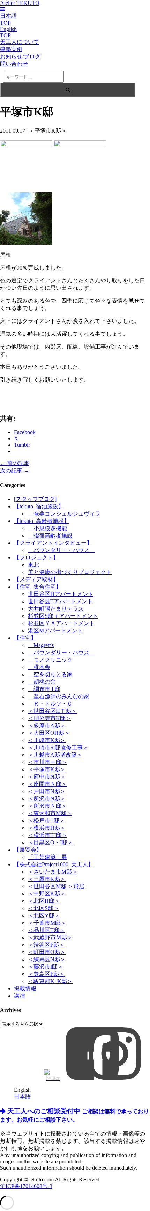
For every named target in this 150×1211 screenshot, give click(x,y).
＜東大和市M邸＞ (50, 813)
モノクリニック (50, 660)
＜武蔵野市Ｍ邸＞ (50, 937)
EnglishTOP (8, 32)
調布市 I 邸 (44, 689)
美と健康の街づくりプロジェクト (70, 572)
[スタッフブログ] (35, 499)
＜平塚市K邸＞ (47, 769)
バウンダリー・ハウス (61, 550)
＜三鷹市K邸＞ (47, 879)
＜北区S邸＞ (43, 908)
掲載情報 (25, 988)
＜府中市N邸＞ (47, 777)
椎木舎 (39, 667)
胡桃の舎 (42, 682)
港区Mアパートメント (55, 631)
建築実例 (11, 49)
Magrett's (41, 645)
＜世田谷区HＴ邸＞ (52, 711)
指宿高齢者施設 (50, 536)
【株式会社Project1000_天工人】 (53, 864)
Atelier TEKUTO (19, 3)
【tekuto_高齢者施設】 (41, 521)
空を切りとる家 (50, 674)
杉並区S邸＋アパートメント (63, 616)
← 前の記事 (14, 463)
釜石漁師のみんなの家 (58, 696)
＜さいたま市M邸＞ (52, 872)
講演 (19, 996)
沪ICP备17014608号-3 (26, 1186)
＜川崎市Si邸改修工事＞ (58, 747)
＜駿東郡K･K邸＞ (50, 981)
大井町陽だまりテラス (56, 609)
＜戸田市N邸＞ (47, 791)
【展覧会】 (28, 850)
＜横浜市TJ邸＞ (47, 835)
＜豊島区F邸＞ (46, 974)
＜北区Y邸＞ (44, 915)
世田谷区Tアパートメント (60, 601)
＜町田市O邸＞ (47, 952)
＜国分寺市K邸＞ (49, 718)
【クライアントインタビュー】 (53, 543)
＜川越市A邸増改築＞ (55, 755)
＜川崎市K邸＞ (47, 740)
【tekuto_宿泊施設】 (39, 506)
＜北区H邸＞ (44, 901)
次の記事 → (14, 470)
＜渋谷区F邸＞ (46, 945)
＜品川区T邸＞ (46, 930)
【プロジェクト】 (36, 557)
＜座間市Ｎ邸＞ (47, 784)
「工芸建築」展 (47, 857)
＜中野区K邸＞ (47, 894)
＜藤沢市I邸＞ (45, 967)
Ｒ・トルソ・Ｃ (50, 704)
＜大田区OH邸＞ (49, 733)
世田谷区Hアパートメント (60, 594)
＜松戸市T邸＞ (46, 820)
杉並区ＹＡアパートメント (61, 623)
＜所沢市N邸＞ (47, 799)
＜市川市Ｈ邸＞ (47, 762)
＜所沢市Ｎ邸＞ (47, 806)
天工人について (19, 42)
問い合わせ (14, 64)
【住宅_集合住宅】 (37, 587)
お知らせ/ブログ (20, 56)
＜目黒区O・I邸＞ (50, 842)
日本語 (22, 1096)
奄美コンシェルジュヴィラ (64, 514)
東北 (33, 565)
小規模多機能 (47, 528)
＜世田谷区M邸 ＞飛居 (56, 886)
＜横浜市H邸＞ (47, 828)
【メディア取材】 (36, 579)
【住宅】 (25, 638)
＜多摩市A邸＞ (47, 725)
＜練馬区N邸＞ (47, 959)
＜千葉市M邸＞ (47, 923)
